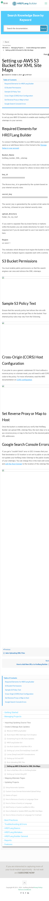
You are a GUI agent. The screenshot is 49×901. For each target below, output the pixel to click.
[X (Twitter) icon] (23, 893)
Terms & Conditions (24, 890)
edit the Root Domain (13, 464)
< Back (6, 42)
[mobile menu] (46, 3)
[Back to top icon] (24, 882)
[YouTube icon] (26, 893)
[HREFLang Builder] (24, 3)
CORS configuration (24, 380)
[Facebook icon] (21, 893)
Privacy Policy (38, 887)
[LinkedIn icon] (28, 893)
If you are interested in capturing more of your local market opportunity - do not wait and (24, 869)
